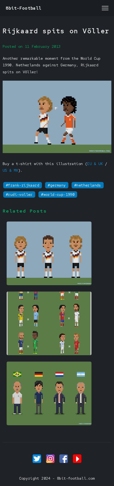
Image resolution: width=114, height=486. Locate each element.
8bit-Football (24, 8)
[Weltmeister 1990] (49, 283)
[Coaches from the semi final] (49, 424)
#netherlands (87, 185)
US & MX (10, 170)
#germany (56, 185)
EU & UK (95, 163)
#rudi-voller (19, 194)
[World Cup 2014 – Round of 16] (49, 354)
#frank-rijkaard (22, 185)
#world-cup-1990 (57, 194)
